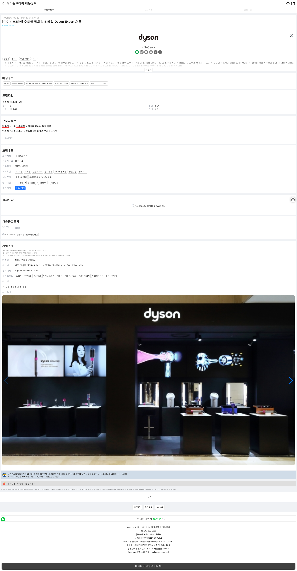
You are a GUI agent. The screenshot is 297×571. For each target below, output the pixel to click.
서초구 (19, 130)
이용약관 (166, 527)
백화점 (5, 126)
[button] (291, 380)
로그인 (160, 507)
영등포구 (20, 126)
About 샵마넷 (133, 527)
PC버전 (148, 507)
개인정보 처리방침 (150, 527)
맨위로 (148, 495)
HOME (137, 507)
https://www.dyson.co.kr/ (26, 270)
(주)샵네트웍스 (144, 552)
